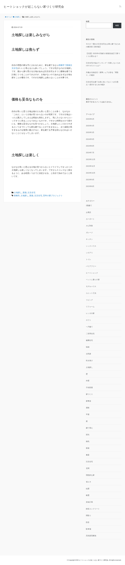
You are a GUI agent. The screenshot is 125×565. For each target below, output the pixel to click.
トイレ (88, 259)
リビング (89, 300)
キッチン (89, 239)
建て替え (89, 428)
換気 (87, 441)
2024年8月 (90, 146)
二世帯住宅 (90, 334)
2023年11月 (90, 166)
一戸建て (89, 327)
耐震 (87, 495)
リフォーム (90, 307)
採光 (87, 435)
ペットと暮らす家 (93, 280)
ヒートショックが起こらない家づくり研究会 (34, 6)
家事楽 (88, 401)
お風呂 (88, 212)
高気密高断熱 (91, 536)
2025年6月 (90, 119)
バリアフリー (91, 266)
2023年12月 (90, 159)
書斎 (87, 455)
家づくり (89, 394)
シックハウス (91, 246)
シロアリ (89, 253)
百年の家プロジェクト (53, 196)
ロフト (88, 320)
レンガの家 (90, 313)
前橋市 (17, 196)
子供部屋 (89, 387)
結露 (87, 489)
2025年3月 (90, 132)
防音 (87, 522)
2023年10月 (90, 173)
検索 (87, 21)
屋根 (87, 408)
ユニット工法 (91, 293)
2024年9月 (90, 139)
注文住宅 (31, 192)
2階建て (89, 205)
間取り (88, 515)
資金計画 (89, 502)
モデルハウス (91, 286)
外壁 (87, 381)
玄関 (87, 468)
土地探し (18, 192)
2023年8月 (90, 186)
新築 (25, 192)
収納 (87, 347)
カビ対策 (89, 226)
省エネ (88, 482)
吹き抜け (89, 360)
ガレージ (89, 232)
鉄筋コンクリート (93, 509)
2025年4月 (90, 126)
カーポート (90, 219)
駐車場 (88, 529)
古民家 (88, 354)
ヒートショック (92, 273)
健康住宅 (89, 340)
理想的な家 (90, 475)
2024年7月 (90, 153)
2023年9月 (90, 180)
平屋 (87, 414)
